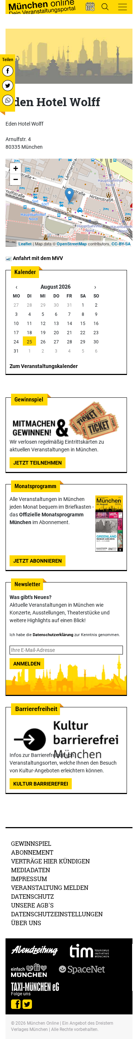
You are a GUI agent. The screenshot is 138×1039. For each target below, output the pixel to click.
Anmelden (26, 664)
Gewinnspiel (31, 843)
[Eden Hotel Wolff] (69, 195)
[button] (90, 6)
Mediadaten (30, 870)
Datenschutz (32, 896)
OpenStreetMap (72, 243)
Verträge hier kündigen (50, 861)
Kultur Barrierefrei (40, 784)
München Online (43, 1023)
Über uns (26, 923)
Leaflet (25, 243)
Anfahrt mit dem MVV (37, 258)
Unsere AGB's (32, 905)
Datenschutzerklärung (53, 634)
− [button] (15, 179)
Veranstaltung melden (49, 887)
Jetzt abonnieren (37, 561)
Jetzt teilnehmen (37, 463)
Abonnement (32, 852)
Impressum (29, 879)
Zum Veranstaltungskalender (44, 366)
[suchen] (104, 6)
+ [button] (15, 168)
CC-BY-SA (121, 243)
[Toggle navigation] (122, 7)
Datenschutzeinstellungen (57, 914)
